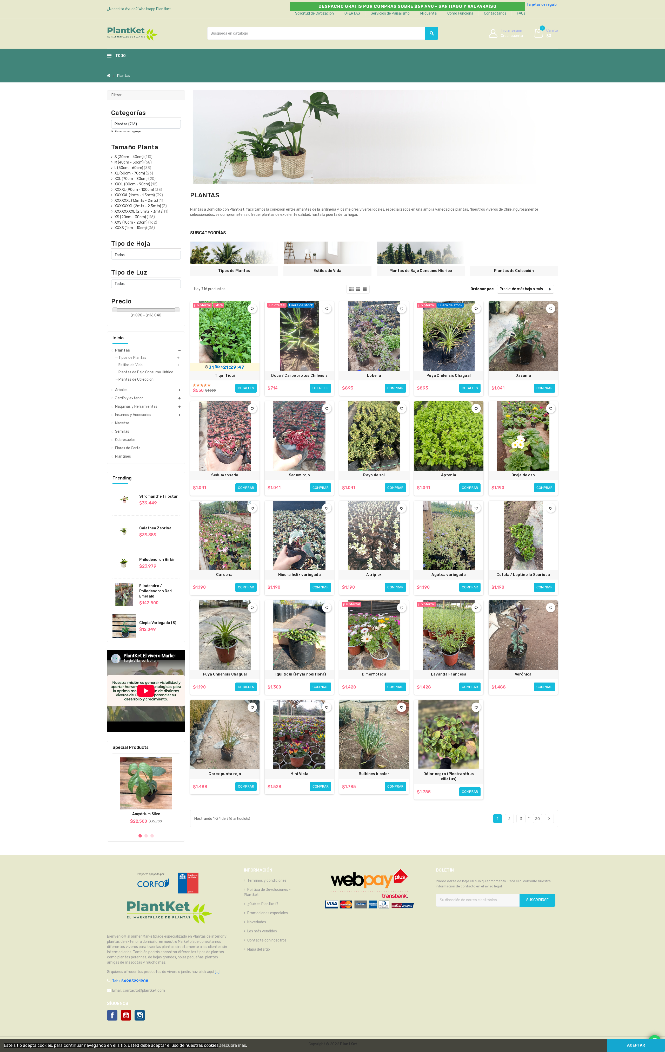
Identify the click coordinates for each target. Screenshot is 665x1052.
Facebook (112, 1015)
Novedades (256, 922)
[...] (217, 972)
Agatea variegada (448, 575)
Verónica (523, 674)
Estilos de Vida (327, 271)
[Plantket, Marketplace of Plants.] (132, 33)
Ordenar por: (482, 289)
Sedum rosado (224, 475)
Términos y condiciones (267, 880)
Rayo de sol (374, 475)
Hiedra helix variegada (299, 575)
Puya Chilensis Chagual (449, 375)
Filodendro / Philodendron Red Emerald (155, 591)
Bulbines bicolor (374, 774)
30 (537, 819)
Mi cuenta (428, 13)
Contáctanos (495, 13)
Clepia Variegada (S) (157, 623)
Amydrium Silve (146, 814)
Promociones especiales (267, 913)
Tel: (130, 981)
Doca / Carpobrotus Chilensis (299, 375)
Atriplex (374, 575)
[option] (145, 793)
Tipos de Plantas (234, 271)
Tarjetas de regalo (542, 4)
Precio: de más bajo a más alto (525, 289)
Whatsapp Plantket (154, 9)
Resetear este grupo (128, 131)
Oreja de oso (523, 475)
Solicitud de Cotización (314, 13)
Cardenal (225, 575)
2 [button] (146, 835)
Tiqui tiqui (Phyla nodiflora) (299, 674)
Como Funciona (460, 13)
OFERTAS (352, 13)
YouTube (126, 1015)
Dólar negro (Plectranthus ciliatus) (448, 776)
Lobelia (374, 375)
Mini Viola (299, 774)
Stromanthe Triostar (158, 496)
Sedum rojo (299, 475)
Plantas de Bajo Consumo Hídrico (420, 271)
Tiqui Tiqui (225, 375)
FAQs (521, 13)
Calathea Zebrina (155, 528)
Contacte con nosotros (267, 940)
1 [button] (140, 835)
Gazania (523, 375)
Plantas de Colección (514, 271)
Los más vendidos (262, 931)
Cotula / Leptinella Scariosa (523, 575)
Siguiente (549, 818)
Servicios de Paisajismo (390, 13)
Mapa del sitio (258, 949)
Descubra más (232, 1045)
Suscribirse (537, 900)
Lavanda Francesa (448, 674)
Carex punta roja (225, 774)
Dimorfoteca (374, 674)
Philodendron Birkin (157, 559)
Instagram (140, 1015)
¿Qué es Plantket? (262, 904)
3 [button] (152, 835)
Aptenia (448, 475)
